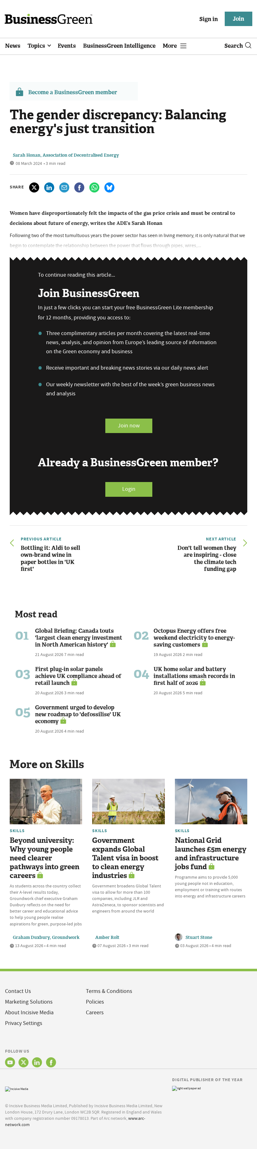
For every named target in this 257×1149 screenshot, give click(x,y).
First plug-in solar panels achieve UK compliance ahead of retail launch (78, 676)
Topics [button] (37, 46)
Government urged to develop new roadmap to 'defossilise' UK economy (78, 714)
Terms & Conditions (109, 991)
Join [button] (238, 19)
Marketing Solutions (29, 1001)
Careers (95, 1012)
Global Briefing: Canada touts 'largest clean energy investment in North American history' (78, 637)
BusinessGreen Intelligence (119, 46)
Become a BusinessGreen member (72, 92)
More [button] (170, 46)
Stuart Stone (199, 937)
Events (67, 46)
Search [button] (233, 46)
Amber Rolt (107, 937)
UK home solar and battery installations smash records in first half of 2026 (194, 676)
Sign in (208, 19)
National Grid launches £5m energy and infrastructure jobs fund (210, 853)
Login (128, 489)
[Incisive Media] (16, 1088)
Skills (17, 830)
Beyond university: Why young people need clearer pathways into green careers (44, 858)
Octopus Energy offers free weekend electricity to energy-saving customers (194, 637)
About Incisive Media (29, 1012)
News (12, 46)
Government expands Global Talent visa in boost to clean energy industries (125, 858)
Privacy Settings (23, 1023)
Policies (95, 1001)
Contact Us (18, 991)
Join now (129, 425)
